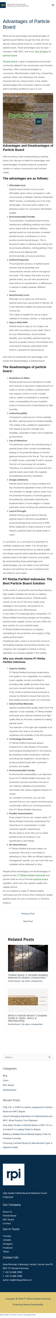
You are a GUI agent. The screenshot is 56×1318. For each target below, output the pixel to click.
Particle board (10, 61)
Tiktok (6, 1251)
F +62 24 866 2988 (12, 1276)
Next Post (28, 921)
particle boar (40, 879)
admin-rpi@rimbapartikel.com (17, 1280)
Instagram (8, 1244)
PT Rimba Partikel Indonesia (31, 875)
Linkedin (7, 1240)
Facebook (8, 1247)
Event (5, 1080)
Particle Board (9, 1090)
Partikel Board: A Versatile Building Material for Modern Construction (28, 976)
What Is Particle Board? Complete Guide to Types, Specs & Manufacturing (27, 1018)
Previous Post (28, 913)
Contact (7, 1223)
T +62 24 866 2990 (12, 1272)
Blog (5, 1075)
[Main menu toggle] (53, 5)
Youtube (7, 1236)
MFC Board (8, 1085)
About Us (7, 1211)
